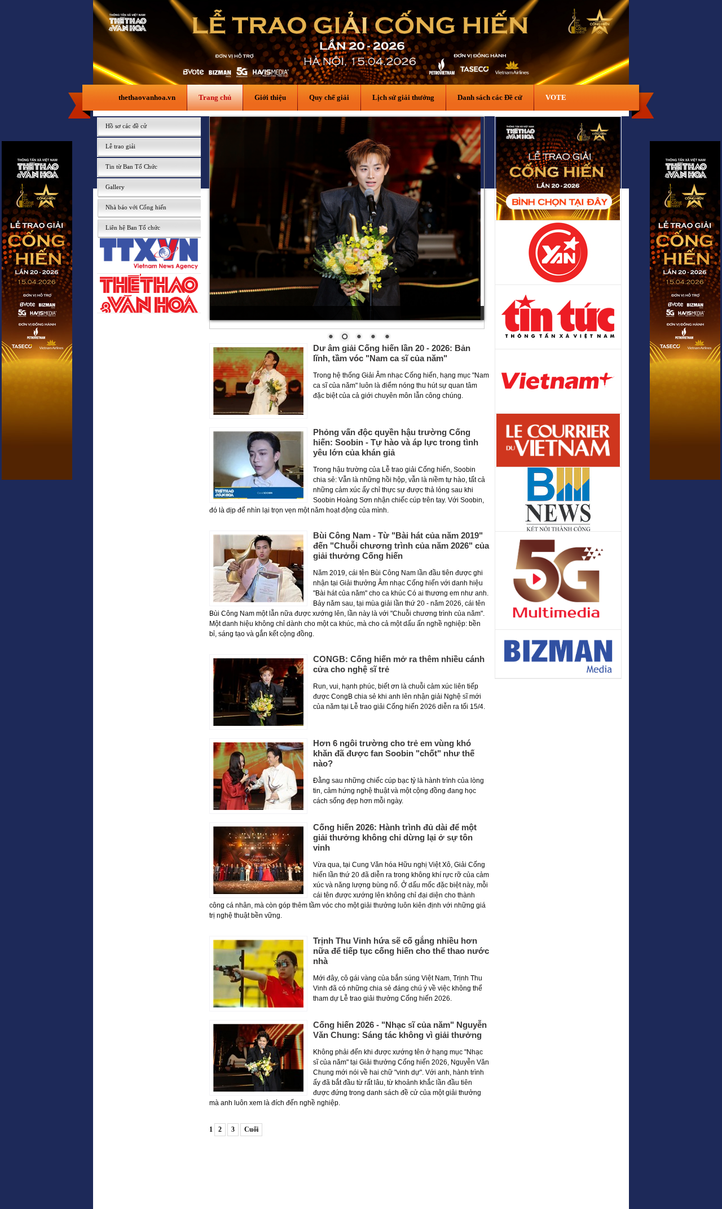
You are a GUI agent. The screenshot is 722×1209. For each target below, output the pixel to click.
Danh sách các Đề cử (489, 97)
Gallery (115, 186)
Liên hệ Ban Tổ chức (132, 227)
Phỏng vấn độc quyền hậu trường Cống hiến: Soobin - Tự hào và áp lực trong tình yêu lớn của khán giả (395, 442)
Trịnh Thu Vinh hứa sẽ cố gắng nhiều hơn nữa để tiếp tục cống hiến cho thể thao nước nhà (401, 951)
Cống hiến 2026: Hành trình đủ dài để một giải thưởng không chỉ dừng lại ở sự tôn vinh (395, 837)
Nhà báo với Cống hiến (135, 207)
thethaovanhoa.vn (146, 97)
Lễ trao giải (120, 146)
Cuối (251, 1129)
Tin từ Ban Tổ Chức (131, 166)
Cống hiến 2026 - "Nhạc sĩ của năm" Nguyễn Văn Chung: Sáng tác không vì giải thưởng (400, 1030)
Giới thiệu (270, 97)
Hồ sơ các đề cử (126, 125)
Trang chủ (215, 97)
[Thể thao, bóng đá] (149, 310)
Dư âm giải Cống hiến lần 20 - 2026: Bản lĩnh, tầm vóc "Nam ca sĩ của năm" (391, 353)
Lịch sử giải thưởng (403, 97)
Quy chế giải (329, 97)
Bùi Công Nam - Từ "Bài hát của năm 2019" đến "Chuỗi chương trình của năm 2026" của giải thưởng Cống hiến (401, 545)
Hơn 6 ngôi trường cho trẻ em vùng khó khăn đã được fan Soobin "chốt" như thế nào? (393, 753)
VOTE (555, 97)
